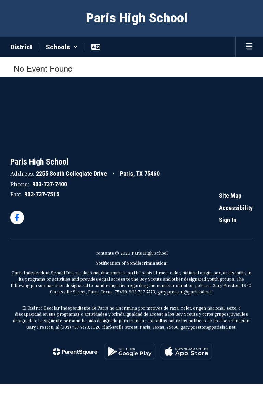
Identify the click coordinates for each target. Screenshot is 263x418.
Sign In (227, 219)
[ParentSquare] (75, 352)
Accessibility (236, 207)
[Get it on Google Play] (129, 351)
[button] (61, 47)
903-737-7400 (49, 184)
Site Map (230, 195)
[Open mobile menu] (249, 47)
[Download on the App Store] (186, 351)
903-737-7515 (41, 194)
